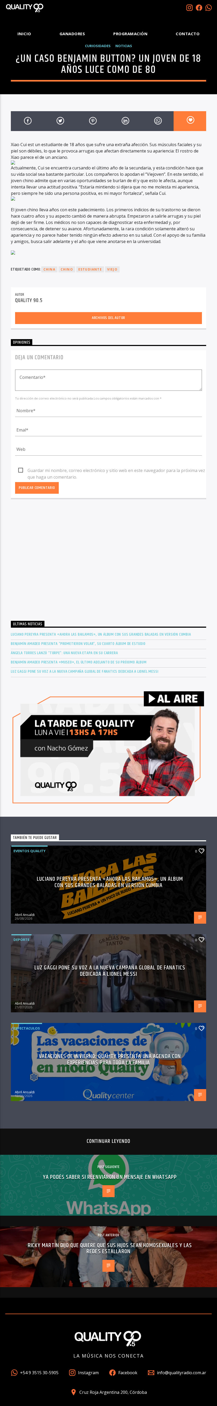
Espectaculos (26, 1028)
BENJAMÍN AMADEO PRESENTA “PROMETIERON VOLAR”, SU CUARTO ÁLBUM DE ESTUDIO (78, 643)
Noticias (123, 45)
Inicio (24, 33)
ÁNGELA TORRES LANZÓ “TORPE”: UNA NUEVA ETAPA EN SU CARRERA (64, 652)
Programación (130, 33)
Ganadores (72, 33)
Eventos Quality (29, 850)
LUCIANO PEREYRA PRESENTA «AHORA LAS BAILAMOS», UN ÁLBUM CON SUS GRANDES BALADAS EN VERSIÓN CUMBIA (101, 634)
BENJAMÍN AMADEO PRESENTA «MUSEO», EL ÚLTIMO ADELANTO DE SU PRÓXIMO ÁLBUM (79, 662)
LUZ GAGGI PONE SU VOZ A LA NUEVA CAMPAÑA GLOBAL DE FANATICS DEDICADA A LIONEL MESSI (84, 671)
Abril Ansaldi (25, 914)
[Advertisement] (108, 565)
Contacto (188, 33)
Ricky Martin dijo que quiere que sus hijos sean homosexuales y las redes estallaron (110, 1248)
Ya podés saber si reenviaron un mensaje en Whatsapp (110, 1177)
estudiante (90, 269)
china (49, 269)
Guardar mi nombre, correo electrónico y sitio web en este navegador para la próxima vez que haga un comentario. (116, 471)
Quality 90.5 (29, 300)
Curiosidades (98, 45)
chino (67, 269)
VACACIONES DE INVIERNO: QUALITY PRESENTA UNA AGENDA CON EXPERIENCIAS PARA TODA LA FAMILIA (110, 1059)
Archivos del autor (108, 318)
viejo (112, 269)
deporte (21, 939)
